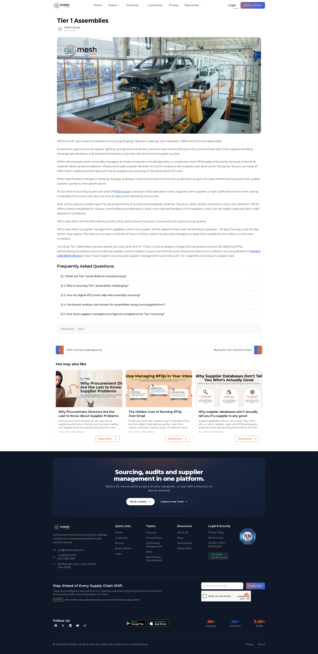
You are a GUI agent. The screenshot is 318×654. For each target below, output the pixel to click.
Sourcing (151, 532)
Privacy (249, 644)
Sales (149, 551)
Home (97, 5)
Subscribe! (255, 585)
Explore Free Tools (172, 501)
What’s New (184, 548)
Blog (180, 537)
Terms (261, 644)
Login (118, 553)
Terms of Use (215, 537)
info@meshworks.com (71, 550)
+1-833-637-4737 (67, 555)
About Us (182, 532)
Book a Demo (253, 5)
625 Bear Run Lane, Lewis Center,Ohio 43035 (77, 565)
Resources (192, 5)
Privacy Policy (216, 532)
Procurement (154, 537)
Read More (104, 438)
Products (132, 5)
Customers (155, 5)
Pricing (173, 5)
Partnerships (184, 543)
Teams (112, 5)
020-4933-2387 (66, 558)
